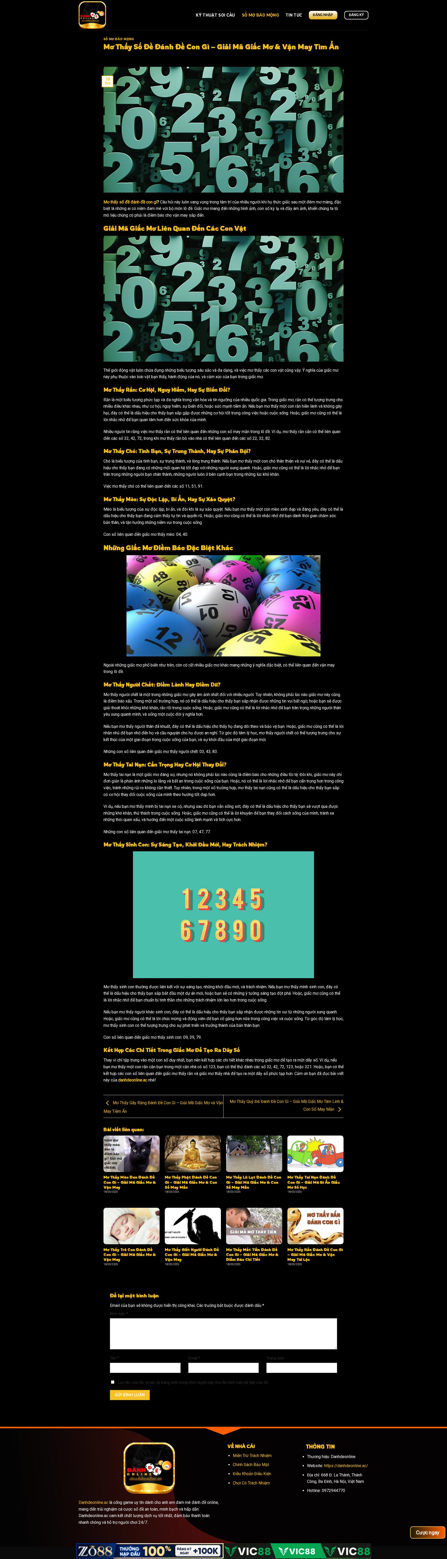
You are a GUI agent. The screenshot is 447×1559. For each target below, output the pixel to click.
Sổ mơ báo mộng (260, 15)
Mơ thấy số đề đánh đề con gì (130, 202)
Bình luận (119, 1314)
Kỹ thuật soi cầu (215, 15)
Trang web (275, 1358)
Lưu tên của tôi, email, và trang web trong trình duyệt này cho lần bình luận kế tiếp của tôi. (193, 1382)
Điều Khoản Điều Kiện (252, 1473)
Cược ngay (427, 1532)
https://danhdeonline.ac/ (346, 1465)
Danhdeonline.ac (93, 1502)
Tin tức (294, 15)
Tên (114, 1358)
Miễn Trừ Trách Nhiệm (252, 1455)
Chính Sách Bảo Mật (251, 1464)
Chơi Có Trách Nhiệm (251, 1483)
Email (194, 1358)
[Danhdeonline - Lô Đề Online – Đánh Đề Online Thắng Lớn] (112, 15)
